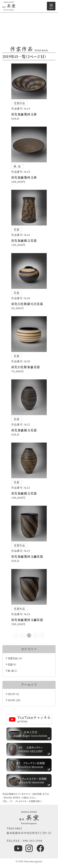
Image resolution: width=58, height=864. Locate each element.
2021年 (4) (13, 694)
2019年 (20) (13, 700)
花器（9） (11, 664)
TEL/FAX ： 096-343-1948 (24, 841)
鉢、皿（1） (12, 670)
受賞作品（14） (14, 658)
